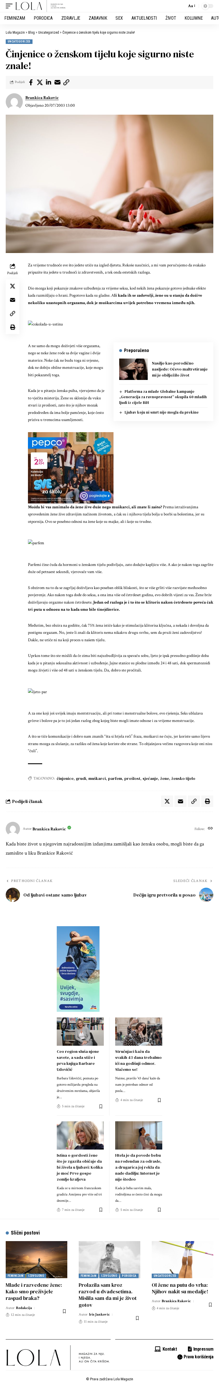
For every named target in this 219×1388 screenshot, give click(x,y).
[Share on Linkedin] (48, 82)
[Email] (57, 82)
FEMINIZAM (15, 1275)
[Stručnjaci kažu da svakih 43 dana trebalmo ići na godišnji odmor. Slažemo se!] (138, 1031)
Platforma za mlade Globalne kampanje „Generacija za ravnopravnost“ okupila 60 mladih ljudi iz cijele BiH (163, 397)
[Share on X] (40, 82)
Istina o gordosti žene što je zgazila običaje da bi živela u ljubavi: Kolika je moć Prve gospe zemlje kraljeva (80, 1167)
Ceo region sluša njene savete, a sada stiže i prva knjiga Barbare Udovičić (78, 1060)
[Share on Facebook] (31, 82)
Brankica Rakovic (42, 97)
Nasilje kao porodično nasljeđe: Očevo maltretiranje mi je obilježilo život (180, 369)
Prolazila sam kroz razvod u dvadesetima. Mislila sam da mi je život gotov (108, 1294)
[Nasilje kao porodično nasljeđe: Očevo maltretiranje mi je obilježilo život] (133, 369)
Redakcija (24, 1308)
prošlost (132, 778)
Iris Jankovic (99, 1314)
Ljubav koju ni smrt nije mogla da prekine (162, 412)
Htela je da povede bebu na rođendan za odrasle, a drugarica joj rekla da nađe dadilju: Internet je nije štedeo (138, 1167)
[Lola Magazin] (40, 6)
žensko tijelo (183, 778)
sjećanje (150, 778)
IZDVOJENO (36, 1275)
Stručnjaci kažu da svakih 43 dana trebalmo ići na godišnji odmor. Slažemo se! (138, 1060)
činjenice (65, 778)
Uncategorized (19, 41)
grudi (81, 778)
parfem (115, 778)
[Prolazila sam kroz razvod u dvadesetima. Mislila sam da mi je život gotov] (109, 1259)
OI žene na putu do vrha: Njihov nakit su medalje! (180, 1288)
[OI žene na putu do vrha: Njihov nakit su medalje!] (182, 1259)
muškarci (97, 778)
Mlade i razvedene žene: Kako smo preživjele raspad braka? (34, 1291)
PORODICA (129, 1275)
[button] (10, 6)
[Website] (210, 828)
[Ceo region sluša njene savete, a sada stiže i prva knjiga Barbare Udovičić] (80, 1031)
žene (164, 778)
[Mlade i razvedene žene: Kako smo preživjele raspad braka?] (36, 1259)
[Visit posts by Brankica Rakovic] (14, 101)
